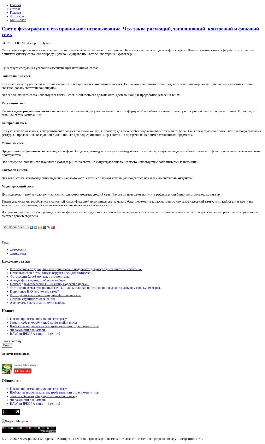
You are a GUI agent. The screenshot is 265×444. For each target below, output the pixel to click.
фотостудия (18, 253)
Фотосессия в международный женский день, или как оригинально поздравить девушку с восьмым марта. (85, 287)
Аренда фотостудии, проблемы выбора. (38, 280)
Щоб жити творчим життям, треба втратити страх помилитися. (54, 326)
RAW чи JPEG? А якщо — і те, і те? (35, 333)
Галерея (15, 12)
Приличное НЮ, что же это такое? (34, 291)
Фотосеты (17, 16)
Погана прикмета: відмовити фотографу (38, 318)
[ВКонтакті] (31, 227)
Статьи (15, 9)
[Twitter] (36, 227)
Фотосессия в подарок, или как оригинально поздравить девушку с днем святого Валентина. (76, 269)
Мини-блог (18, 20)
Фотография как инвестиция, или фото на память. (45, 295)
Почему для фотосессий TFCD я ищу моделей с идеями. (49, 284)
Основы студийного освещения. (32, 299)
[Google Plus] (53, 227)
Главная (15, 5)
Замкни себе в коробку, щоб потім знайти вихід (43, 322)
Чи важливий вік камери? (28, 330)
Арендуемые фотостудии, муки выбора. (38, 302)
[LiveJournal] (49, 227)
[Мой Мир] (44, 227)
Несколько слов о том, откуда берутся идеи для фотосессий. (52, 273)
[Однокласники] (40, 227)
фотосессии (18, 249)
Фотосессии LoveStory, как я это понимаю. (40, 276)
